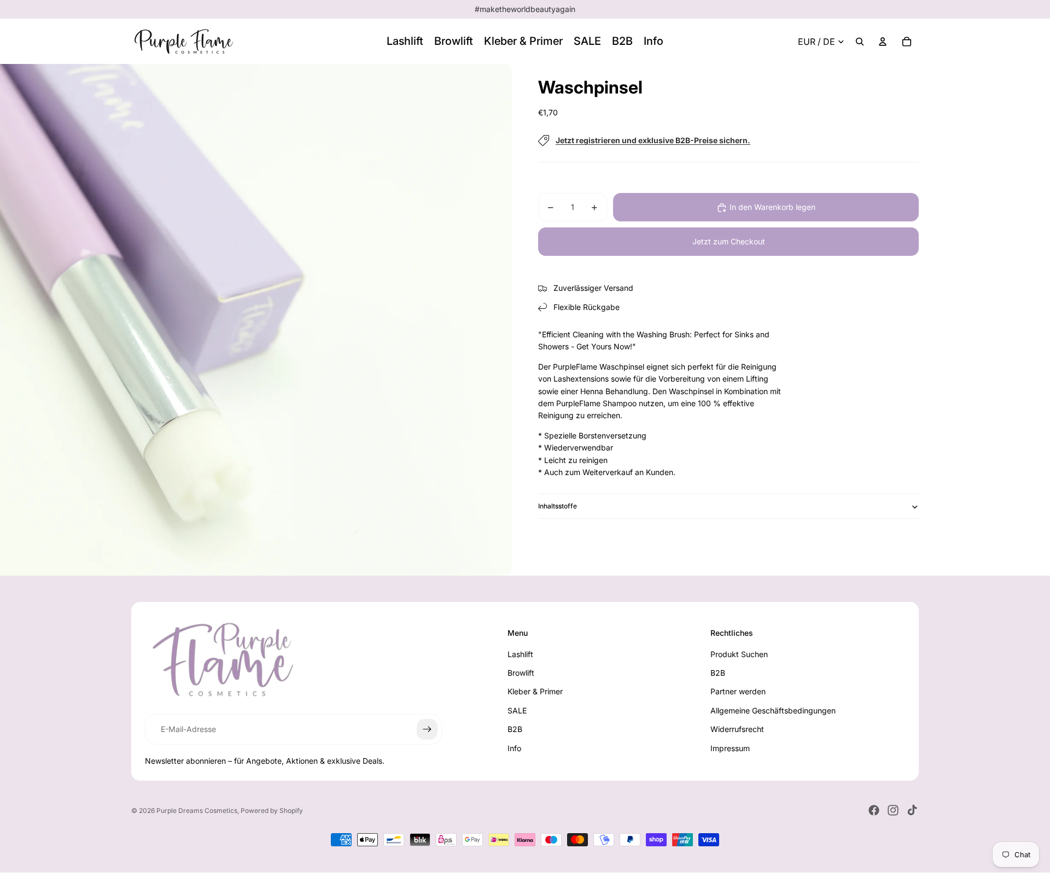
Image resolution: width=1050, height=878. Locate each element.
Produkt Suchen (739, 654)
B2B (515, 729)
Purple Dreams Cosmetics (196, 810)
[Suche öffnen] (860, 42)
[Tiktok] (912, 810)
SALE (517, 710)
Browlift (521, 672)
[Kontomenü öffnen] (883, 42)
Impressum (730, 748)
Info (514, 748)
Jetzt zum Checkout (728, 242)
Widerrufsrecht (737, 729)
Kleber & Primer (535, 691)
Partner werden (738, 691)
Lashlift (520, 654)
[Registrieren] (427, 729)
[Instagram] (893, 810)
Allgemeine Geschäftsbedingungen (773, 710)
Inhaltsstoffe (557, 506)
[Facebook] (873, 810)
